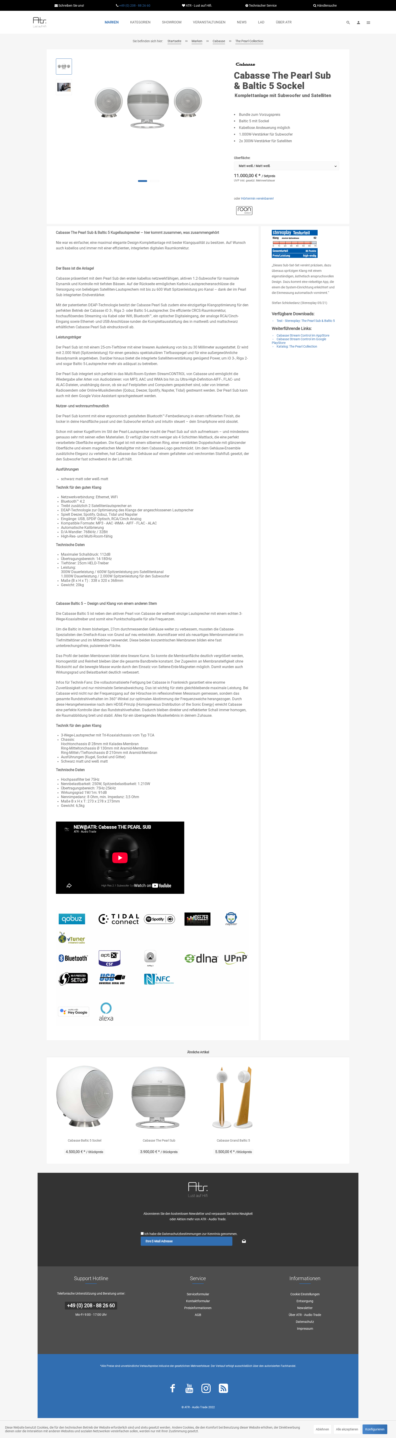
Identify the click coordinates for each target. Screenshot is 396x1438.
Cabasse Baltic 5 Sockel (84, 1140)
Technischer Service (262, 5)
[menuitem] (111, 22)
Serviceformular (198, 1294)
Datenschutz (305, 1322)
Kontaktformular (198, 1301)
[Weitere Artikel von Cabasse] (245, 64)
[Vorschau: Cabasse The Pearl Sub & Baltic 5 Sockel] (64, 67)
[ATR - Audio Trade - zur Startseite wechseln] (39, 22)
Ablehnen (322, 1429)
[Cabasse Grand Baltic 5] (233, 1097)
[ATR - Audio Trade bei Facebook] (172, 1389)
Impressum (305, 1328)
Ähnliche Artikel (198, 1052)
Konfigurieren (375, 1429)
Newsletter (305, 1308)
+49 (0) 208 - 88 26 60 (134, 5)
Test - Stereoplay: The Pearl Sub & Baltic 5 (305, 321)
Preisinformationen (198, 1308)
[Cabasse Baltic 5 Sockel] (84, 1097)
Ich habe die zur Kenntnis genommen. (191, 1234)
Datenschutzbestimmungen (181, 1234)
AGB (198, 1315)
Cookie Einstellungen (305, 1294)
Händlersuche (326, 5)
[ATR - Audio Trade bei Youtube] (189, 1389)
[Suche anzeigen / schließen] (348, 22)
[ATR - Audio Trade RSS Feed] (223, 1389)
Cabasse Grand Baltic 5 (233, 1140)
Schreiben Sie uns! (71, 5)
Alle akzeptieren (347, 1429)
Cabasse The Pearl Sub (159, 1140)
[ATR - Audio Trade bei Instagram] (206, 1389)
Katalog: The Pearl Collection (296, 346)
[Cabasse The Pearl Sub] (159, 1097)
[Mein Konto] (358, 22)
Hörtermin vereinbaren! (257, 198)
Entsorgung (305, 1301)
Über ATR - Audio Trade (305, 1315)
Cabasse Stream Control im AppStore (302, 335)
